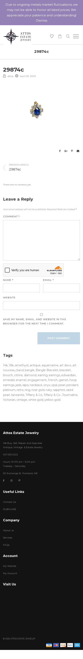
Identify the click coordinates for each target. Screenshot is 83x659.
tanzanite (17, 395)
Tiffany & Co (34, 395)
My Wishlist (9, 565)
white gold (35, 400)
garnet (63, 380)
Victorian (9, 400)
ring (27, 390)
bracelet (65, 370)
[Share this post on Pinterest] (72, 151)
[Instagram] (11, 480)
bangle (29, 370)
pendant (72, 385)
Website (9, 297)
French (53, 380)
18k (11, 365)
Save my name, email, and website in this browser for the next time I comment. (34, 321)
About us (8, 530)
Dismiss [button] (41, 20)
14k (5, 365)
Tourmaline (70, 395)
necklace (36, 385)
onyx (47, 385)
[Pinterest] (19, 480)
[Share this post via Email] (78, 151)
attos (10, 76)
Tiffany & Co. (52, 395)
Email (48, 279)
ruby (49, 390)
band (20, 370)
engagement (37, 380)
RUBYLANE (9, 509)
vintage (22, 400)
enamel (21, 380)
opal (54, 385)
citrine (18, 375)
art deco (65, 365)
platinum (9, 390)
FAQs (6, 544)
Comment (11, 216)
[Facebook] (3, 481)
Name (8, 279)
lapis (26, 385)
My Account (10, 573)
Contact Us (9, 501)
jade (18, 385)
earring (43, 375)
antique (35, 365)
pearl (61, 385)
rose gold (38, 390)
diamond (30, 375)
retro (20, 390)
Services (7, 537)
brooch (8, 375)
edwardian (68, 375)
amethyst (22, 365)
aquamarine (50, 365)
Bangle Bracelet (47, 370)
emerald (9, 380)
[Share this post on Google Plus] (66, 151)
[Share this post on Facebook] (60, 151)
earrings (54, 375)
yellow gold (52, 400)
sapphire (59, 390)
